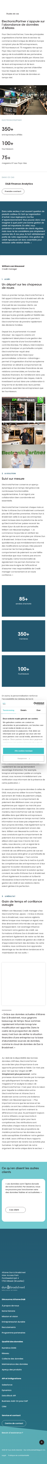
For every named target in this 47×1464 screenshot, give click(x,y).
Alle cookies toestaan (24, 751)
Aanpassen (22, 758)
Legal (4, 1455)
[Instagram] (23, 1442)
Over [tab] (39, 710)
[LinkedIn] (5, 1442)
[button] (43, 4)
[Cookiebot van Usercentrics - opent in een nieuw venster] (33, 703)
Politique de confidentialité (18, 1455)
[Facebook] (11, 1442)
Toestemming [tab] (8, 710)
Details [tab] (24, 710)
